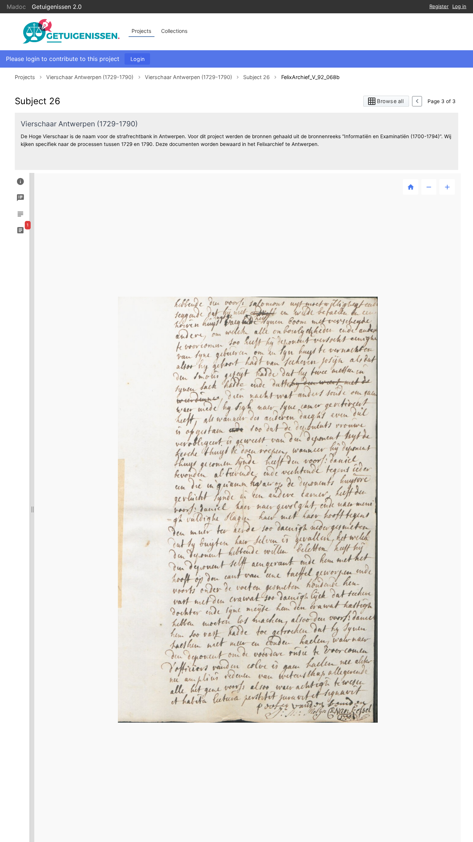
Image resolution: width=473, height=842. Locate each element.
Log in (459, 6)
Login (137, 59)
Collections (174, 31)
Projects (141, 31)
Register (439, 6)
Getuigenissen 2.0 (57, 6)
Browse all (390, 101)
